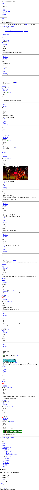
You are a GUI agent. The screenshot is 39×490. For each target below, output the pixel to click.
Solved (7, 452)
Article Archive (4, 13)
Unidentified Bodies (8, 451)
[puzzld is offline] (8, 188)
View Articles (5, 58)
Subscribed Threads (4, 15)
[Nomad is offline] (9, 387)
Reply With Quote (4, 53)
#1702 (8, 55)
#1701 (8, 41)
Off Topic (3, 461)
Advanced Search (4, 18)
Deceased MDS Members (8, 456)
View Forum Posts (5, 43)
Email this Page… (5, 35)
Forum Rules (1, 483)
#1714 (8, 265)
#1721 (8, 382)
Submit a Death (4, 14)
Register (3, 3)
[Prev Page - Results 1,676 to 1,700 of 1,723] (8, 26)
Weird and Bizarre (5, 465)
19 (10, 26)
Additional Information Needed (8, 450)
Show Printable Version (6, 34)
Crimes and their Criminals (8, 455)
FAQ (4, 9)
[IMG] (2, 480)
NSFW (4, 466)
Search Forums (3, 444)
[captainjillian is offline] (11, 421)
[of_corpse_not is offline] (10, 124)
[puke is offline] (9, 74)
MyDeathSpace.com (4, 448)
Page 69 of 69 (2, 26)
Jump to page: (3, 27)
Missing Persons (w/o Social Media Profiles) (11, 454)
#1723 (8, 416)
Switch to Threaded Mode (6, 40)
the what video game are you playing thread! (16, 31)
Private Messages (4, 442)
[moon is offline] (9, 92)
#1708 (8, 153)
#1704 (8, 87)
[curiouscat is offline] (9, 301)
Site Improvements (7, 460)
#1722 (8, 401)
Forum (2, 20)
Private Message (5, 44)
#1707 (8, 135)
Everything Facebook (6, 463)
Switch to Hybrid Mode (6, 39)
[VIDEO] (3, 481)
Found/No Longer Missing (9, 453)
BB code (3, 479)
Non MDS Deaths (7, 449)
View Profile (4, 56)
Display (2, 37)
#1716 (8, 296)
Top (2, 486)
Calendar (4, 10)
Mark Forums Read (7, 11)
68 (12, 26)
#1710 (8, 202)
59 (11, 26)
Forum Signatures (7, 458)
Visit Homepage (5, 222)
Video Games (3, 21)
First (6, 26)
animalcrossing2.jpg (5, 291)
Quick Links (4, 12)
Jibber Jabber (6, 462)
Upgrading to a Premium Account (7, 447)
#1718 (8, 329)
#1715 (8, 279)
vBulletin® (4, 488)
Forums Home (3, 445)
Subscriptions (3, 443)
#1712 (8, 233)
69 (13, 26)
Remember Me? (5, 6)
